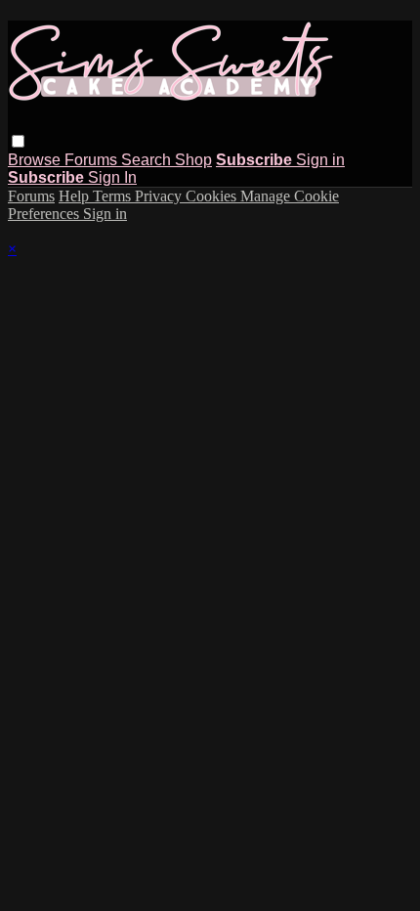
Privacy (160, 196)
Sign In (112, 177)
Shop (193, 160)
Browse (36, 160)
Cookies (213, 196)
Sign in (320, 160)
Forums (92, 160)
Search (148, 160)
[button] (18, 141)
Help (76, 196)
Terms (114, 196)
